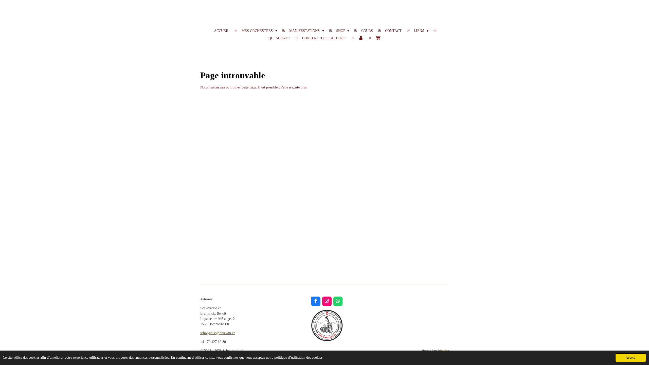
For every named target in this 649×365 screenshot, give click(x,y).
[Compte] (360, 38)
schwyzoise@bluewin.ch (217, 333)
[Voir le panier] (378, 38)
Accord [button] (631, 357)
